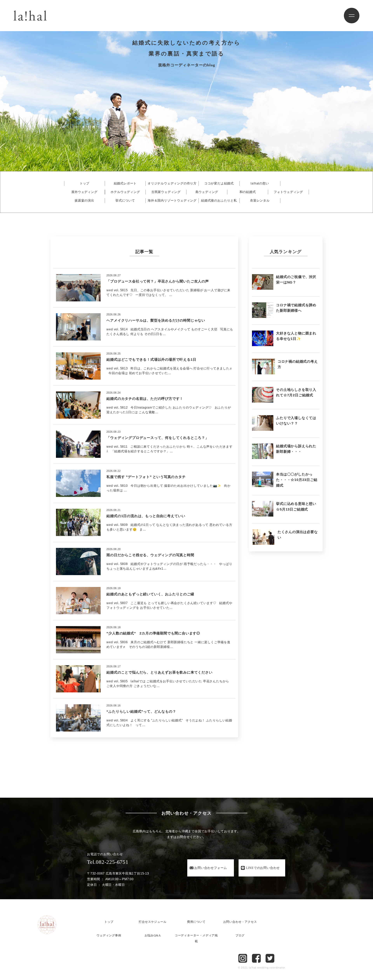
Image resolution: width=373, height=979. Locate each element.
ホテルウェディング (125, 192)
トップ (84, 183)
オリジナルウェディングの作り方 (172, 183)
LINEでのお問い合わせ (263, 867)
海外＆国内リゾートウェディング (172, 200)
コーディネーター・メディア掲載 (196, 938)
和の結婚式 (248, 192)
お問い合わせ (210, 867)
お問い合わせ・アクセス (240, 921)
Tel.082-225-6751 (107, 862)
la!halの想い (260, 183)
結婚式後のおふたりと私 (219, 200)
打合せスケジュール (152, 921)
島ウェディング (206, 192)
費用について (196, 921)
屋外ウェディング (84, 192)
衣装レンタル (260, 200)
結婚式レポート (125, 183)
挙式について (125, 200)
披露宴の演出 (84, 200)
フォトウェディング (288, 192)
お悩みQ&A (153, 935)
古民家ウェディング (166, 192)
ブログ (240, 935)
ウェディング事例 (109, 935)
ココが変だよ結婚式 (219, 183)
